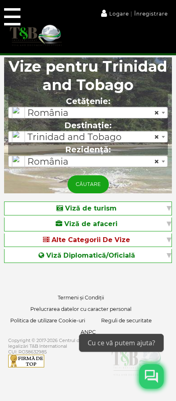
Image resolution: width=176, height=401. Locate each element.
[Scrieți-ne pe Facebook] (151, 376)
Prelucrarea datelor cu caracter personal (80, 309)
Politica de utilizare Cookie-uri (47, 320)
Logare (120, 14)
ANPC (88, 332)
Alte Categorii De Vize (90, 240)
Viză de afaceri (89, 224)
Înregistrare (150, 14)
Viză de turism (90, 208)
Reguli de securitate (126, 320)
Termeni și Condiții (81, 298)
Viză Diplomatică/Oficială (89, 255)
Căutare (88, 184)
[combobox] (88, 112)
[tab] (88, 209)
